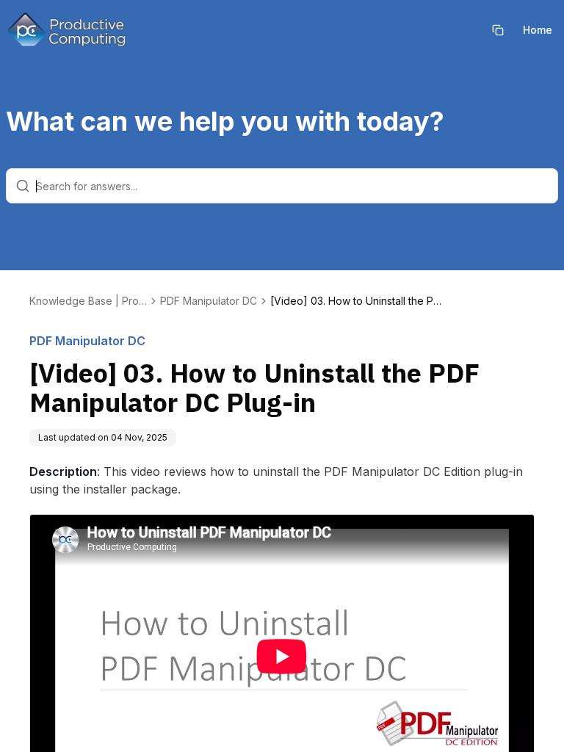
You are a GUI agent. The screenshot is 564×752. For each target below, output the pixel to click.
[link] (358, 301)
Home (537, 30)
